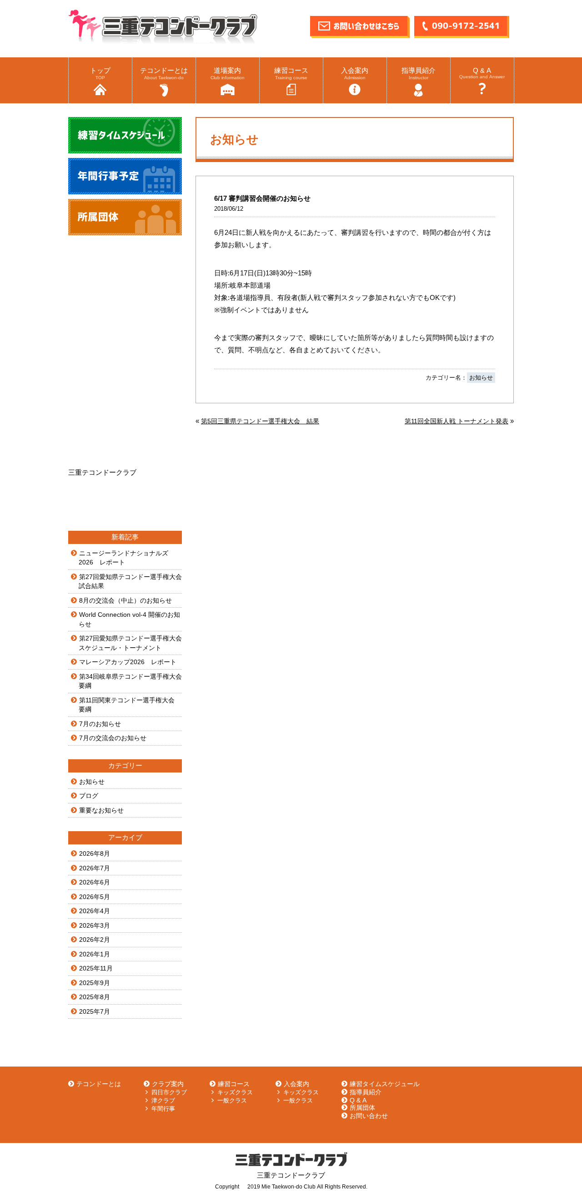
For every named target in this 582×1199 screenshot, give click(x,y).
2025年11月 (96, 968)
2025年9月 (94, 983)
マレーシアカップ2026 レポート (127, 662)
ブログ (88, 796)
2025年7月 (94, 1011)
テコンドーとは (164, 73)
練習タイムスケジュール (385, 1084)
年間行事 (163, 1109)
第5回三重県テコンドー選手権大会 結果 (260, 421)
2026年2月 (94, 939)
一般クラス (232, 1100)
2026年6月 (94, 882)
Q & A (482, 73)
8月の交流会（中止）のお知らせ (125, 600)
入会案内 (354, 73)
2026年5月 (94, 897)
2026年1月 (94, 954)
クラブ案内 (168, 1084)
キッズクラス (235, 1092)
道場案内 (228, 73)
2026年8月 (94, 853)
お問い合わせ (369, 1116)
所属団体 (362, 1107)
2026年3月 (94, 925)
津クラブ (163, 1100)
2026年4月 (94, 911)
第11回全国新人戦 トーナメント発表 (456, 421)
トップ (100, 73)
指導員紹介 (418, 73)
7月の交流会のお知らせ (112, 738)
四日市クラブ (169, 1092)
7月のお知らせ (100, 724)
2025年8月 (94, 997)
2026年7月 (94, 868)
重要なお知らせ (101, 810)
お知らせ (481, 378)
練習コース (291, 73)
